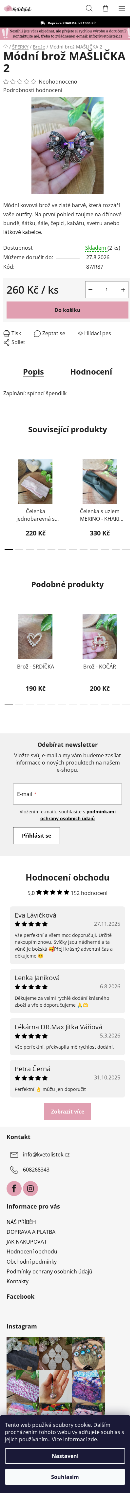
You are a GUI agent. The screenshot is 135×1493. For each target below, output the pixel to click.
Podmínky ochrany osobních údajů (49, 1271)
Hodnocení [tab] (91, 371)
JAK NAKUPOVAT (27, 1241)
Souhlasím (65, 1477)
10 (116, 549)
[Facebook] (14, 1188)
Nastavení (65, 1456)
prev (7, 475)
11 (126, 549)
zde (92, 1439)
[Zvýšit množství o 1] (123, 289)
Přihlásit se (36, 835)
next (128, 475)
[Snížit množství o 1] (90, 289)
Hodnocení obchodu (32, 1251)
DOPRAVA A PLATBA (31, 1231)
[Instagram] (30, 1188)
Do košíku (67, 310)
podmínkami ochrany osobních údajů (78, 814)
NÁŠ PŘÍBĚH (21, 1222)
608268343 (36, 1169)
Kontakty (18, 1281)
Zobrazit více (67, 1111)
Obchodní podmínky (32, 1261)
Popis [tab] (33, 371)
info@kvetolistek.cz (46, 1154)
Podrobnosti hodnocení (32, 90)
